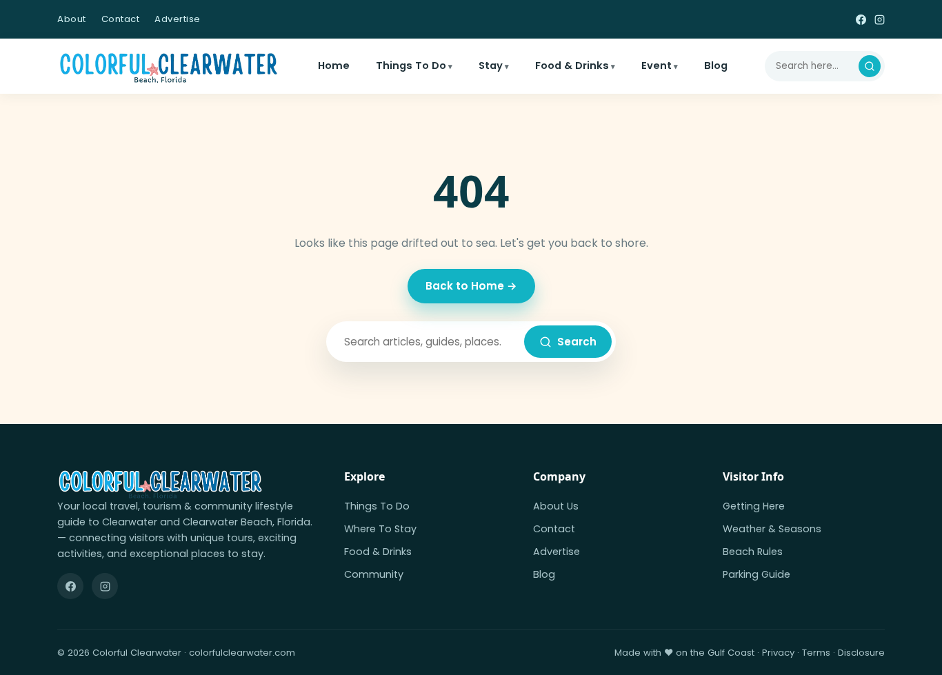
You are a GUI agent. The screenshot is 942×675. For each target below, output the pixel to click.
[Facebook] (861, 19)
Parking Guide (756, 574)
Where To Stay (380, 529)
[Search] (870, 66)
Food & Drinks (572, 65)
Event (656, 65)
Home (334, 65)
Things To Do (411, 65)
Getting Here (754, 506)
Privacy (778, 652)
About (71, 19)
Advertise (177, 19)
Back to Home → (471, 286)
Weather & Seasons (772, 529)
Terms (816, 652)
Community (373, 574)
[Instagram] (879, 19)
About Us (556, 506)
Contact (120, 19)
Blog (716, 65)
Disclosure (861, 652)
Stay (491, 65)
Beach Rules (753, 551)
